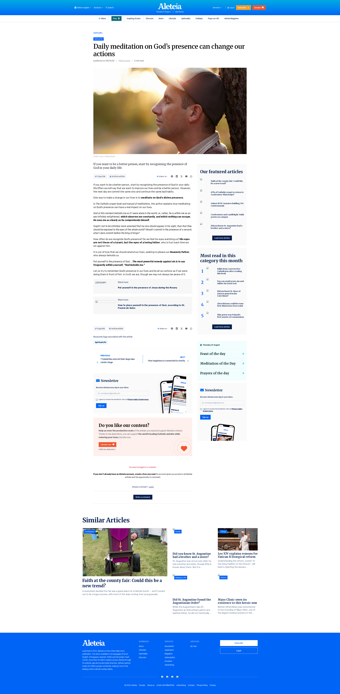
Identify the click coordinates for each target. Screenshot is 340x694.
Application (169, 650)
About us (150, 685)
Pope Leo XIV (213, 18)
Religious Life (180, 577)
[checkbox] (97, 400)
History (223, 577)
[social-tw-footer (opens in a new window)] (172, 677)
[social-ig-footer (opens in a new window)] (177, 677)
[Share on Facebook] (172, 176)
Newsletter (169, 646)
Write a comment (142, 497)
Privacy (213, 685)
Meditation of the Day (218, 363)
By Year (193, 646)
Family (177, 531)
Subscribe (242, 7)
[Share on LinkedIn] (177, 176)
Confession (90, 531)
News (161, 18)
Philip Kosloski (124, 60)
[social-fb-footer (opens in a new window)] (167, 677)
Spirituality (185, 18)
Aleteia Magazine (231, 18)
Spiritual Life (100, 342)
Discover (149, 18)
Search (111, 7)
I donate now (106, 444)
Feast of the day (212, 354)
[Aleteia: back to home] (170, 6)
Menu (103, 18)
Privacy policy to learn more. (138, 399)
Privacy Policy (202, 685)
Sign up (101, 405)
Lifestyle (172, 18)
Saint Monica (179, 12)
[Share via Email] (186, 176)
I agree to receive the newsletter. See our (124, 399)
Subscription (170, 657)
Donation (168, 661)
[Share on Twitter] (181, 176)
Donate (257, 7)
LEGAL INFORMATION (165, 685)
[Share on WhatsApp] (191, 176)
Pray (115, 18)
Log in (232, 7)
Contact (191, 685)
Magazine (169, 653)
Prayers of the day (214, 373)
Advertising (169, 665)
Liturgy (223, 531)
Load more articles (222, 238)
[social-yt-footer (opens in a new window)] (162, 677)
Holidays (199, 18)
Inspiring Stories (134, 18)
